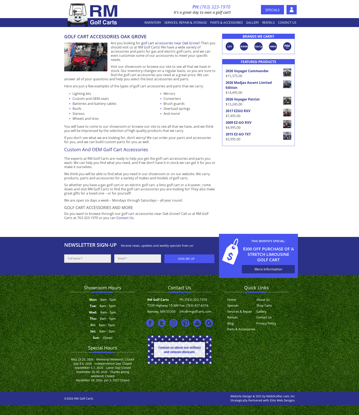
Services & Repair (239, 311)
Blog (230, 323)
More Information (268, 269)
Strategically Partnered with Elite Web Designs (262, 400)
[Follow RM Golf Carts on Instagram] (173, 323)
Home (231, 299)
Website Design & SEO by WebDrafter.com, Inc (262, 396)
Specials (272, 10)
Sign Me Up (186, 259)
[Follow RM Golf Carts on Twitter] (162, 323)
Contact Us (287, 22)
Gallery (252, 22)
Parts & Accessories (226, 22)
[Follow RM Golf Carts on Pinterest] (185, 323)
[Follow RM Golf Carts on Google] (209, 323)
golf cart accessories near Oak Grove (170, 43)
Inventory (152, 22)
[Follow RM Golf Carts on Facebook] (150, 323)
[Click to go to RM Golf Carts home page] (93, 14)
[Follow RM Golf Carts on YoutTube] (197, 323)
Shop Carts (264, 305)
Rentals (268, 22)
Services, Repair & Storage (185, 22)
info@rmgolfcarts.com (195, 311)
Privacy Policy (266, 323)
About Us (291, 9)
